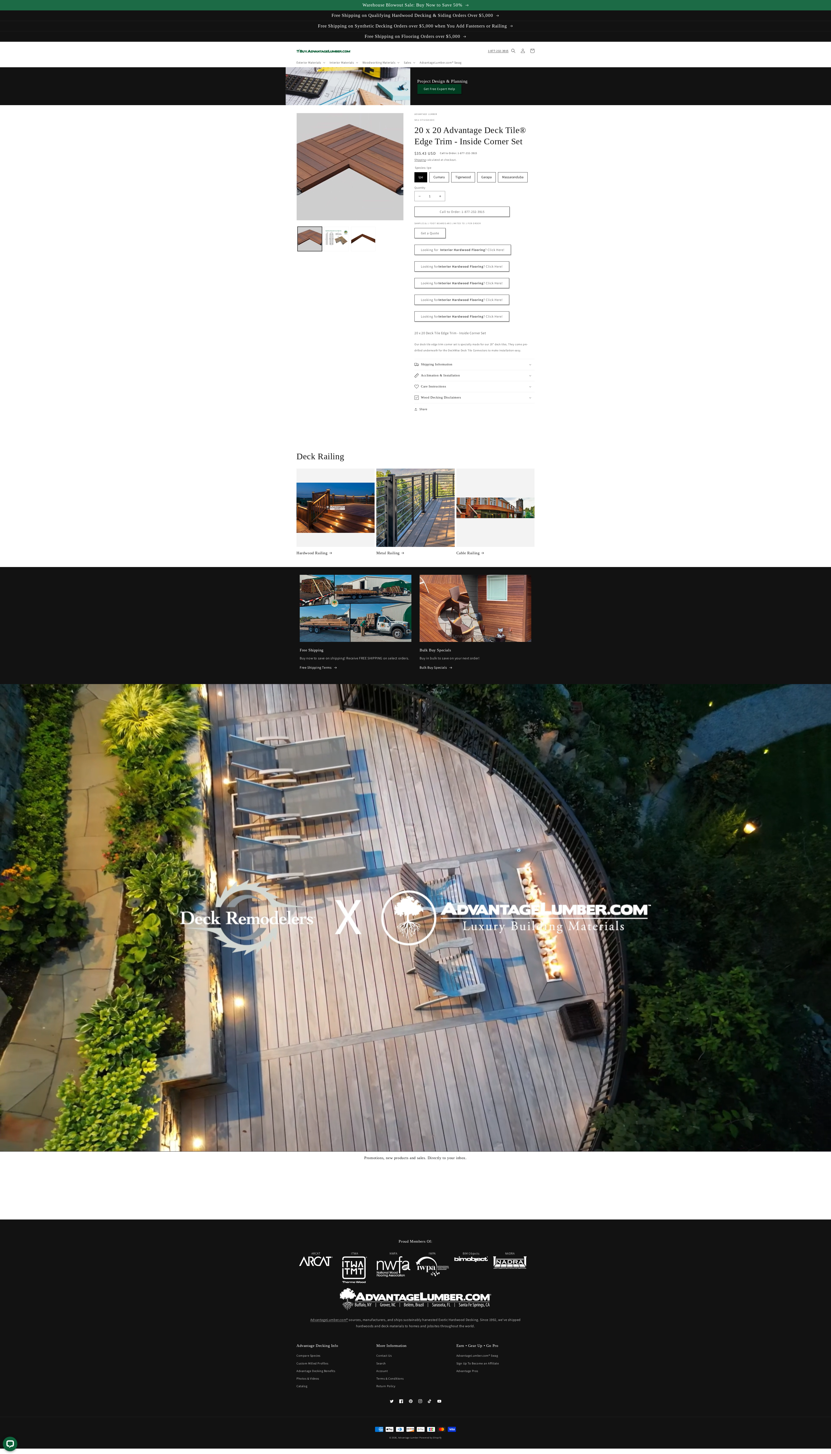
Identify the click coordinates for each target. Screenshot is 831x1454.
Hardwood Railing (312, 553)
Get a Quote (430, 233)
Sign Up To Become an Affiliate (477, 1363)
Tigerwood (463, 175)
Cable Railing (468, 553)
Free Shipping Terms (316, 667)
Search (381, 1363)
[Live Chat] (10, 1444)
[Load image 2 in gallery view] (336, 239)
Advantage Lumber (408, 1437)
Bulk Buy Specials (433, 667)
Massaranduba (512, 175)
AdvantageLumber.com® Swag (477, 1356)
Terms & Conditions (390, 1378)
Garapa (486, 175)
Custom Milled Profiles (312, 1363)
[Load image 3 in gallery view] (363, 239)
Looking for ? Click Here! (462, 266)
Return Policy (385, 1386)
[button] (310, 62)
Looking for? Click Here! (462, 250)
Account (382, 1371)
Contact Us (384, 1356)
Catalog (301, 1386)
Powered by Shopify (430, 1437)
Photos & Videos (307, 1378)
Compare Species (308, 1356)
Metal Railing (388, 553)
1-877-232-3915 (498, 51)
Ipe (421, 175)
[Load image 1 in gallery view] (310, 239)
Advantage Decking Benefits (315, 1371)
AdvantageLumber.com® (329, 1319)
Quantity (419, 188)
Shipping (420, 160)
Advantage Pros (467, 1371)
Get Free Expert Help (439, 89)
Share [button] (423, 409)
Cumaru (439, 175)
